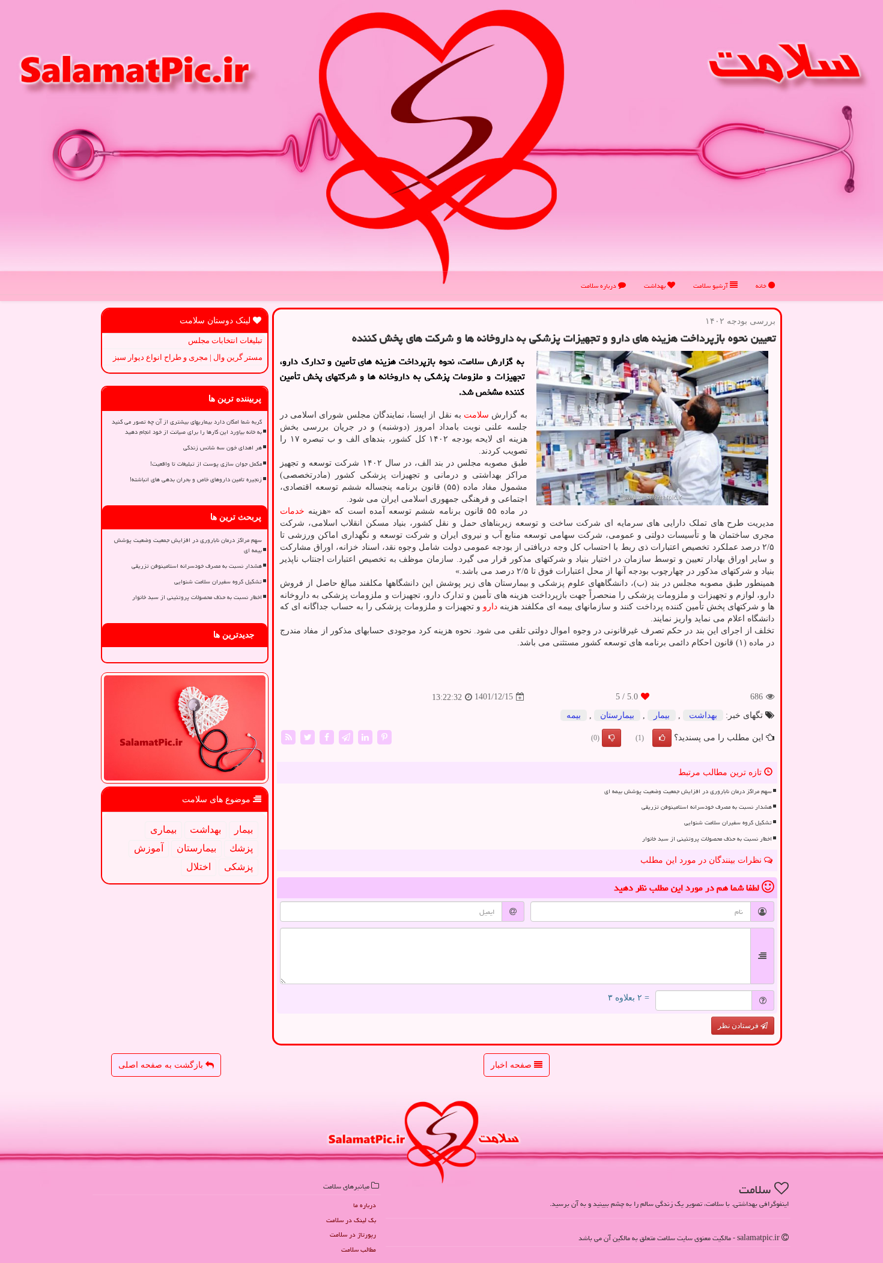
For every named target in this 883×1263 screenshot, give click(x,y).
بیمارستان (617, 715)
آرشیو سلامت (711, 285)
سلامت (476, 414)
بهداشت (655, 285)
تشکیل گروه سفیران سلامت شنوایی (728, 823)
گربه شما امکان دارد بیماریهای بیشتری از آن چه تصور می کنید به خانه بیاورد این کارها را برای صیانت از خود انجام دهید (187, 427)
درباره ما (364, 1205)
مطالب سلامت (358, 1249)
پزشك (241, 848)
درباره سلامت (599, 285)
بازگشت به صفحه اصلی (161, 1065)
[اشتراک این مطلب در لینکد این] (365, 736)
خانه (762, 285)
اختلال (198, 867)
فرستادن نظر (739, 1025)
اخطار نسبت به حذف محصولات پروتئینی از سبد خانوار (707, 839)
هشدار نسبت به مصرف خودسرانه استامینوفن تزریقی (707, 807)
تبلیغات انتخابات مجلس (225, 340)
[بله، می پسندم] (662, 738)
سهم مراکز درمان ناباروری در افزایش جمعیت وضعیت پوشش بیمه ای (688, 791)
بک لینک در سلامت (351, 1220)
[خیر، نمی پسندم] (611, 738)
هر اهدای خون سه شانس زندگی (222, 448)
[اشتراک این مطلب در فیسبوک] (326, 736)
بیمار (662, 715)
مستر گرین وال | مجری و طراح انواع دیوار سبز (187, 357)
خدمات (292, 511)
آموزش (148, 848)
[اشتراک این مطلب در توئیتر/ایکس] (307, 736)
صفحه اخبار (512, 1065)
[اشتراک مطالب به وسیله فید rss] (288, 736)
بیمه (573, 715)
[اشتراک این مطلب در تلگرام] (346, 736)
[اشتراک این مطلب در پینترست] (384, 736)
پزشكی (238, 867)
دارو (490, 606)
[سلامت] (441, 146)
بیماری (163, 829)
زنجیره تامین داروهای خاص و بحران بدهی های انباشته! (196, 479)
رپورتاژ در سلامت (353, 1234)
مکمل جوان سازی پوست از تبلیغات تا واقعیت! (206, 464)
